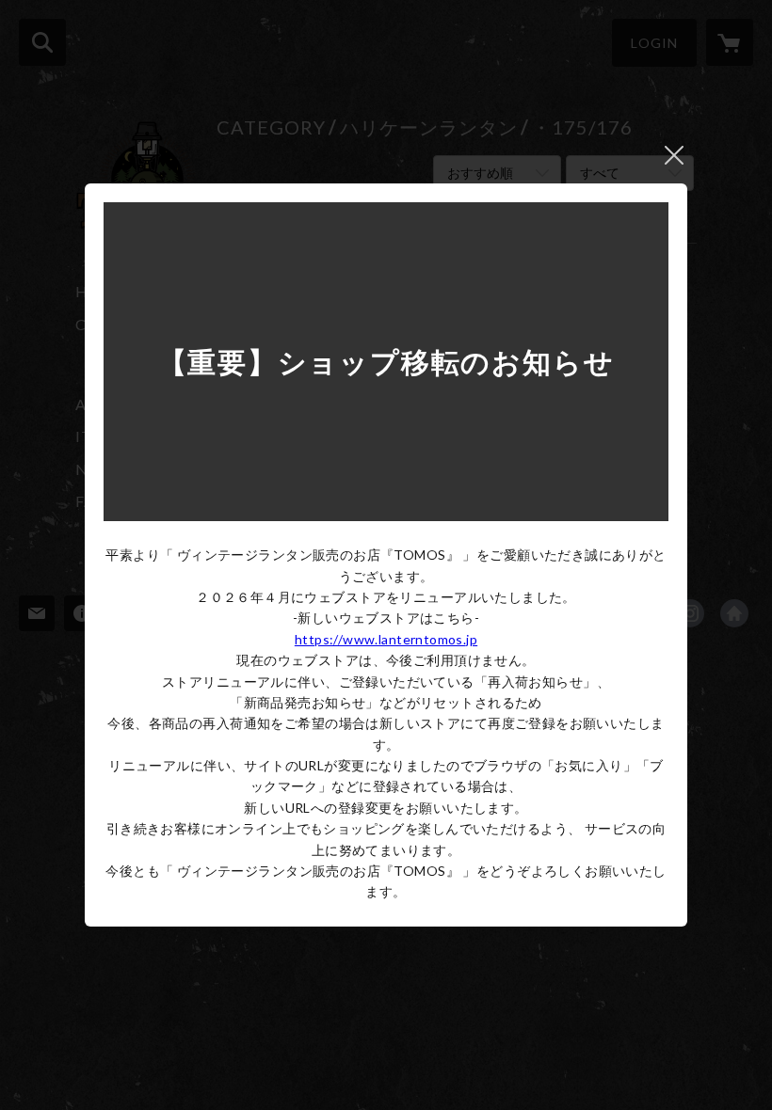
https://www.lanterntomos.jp (386, 639)
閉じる (674, 155)
